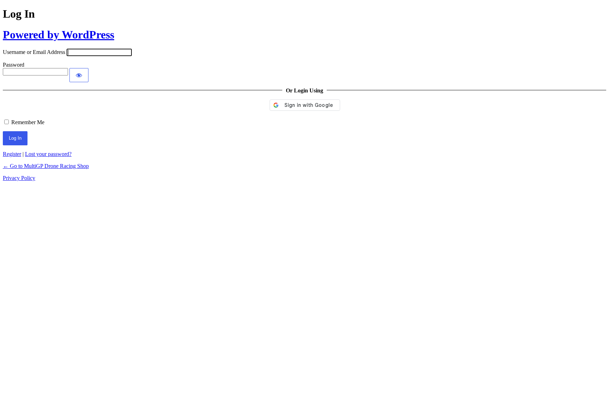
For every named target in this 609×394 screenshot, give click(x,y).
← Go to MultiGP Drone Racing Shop (46, 166)
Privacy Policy (19, 178)
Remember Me (27, 122)
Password (13, 65)
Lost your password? (48, 154)
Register (12, 154)
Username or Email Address (34, 52)
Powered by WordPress (58, 34)
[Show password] (78, 75)
